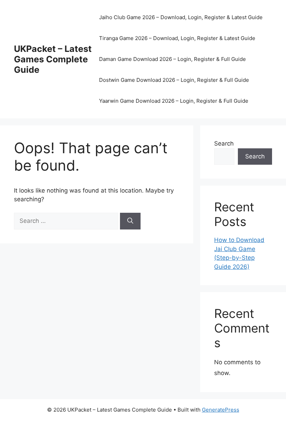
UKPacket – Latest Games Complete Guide (53, 59)
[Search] (130, 221)
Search (224, 143)
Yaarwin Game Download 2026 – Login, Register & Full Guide (173, 101)
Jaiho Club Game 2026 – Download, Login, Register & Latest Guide (181, 17)
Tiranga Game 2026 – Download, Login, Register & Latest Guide (177, 38)
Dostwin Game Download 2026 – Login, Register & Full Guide (174, 80)
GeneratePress (220, 409)
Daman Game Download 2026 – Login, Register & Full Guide (172, 59)
